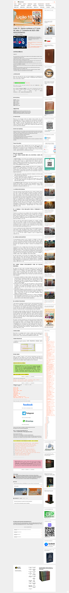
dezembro (47, 336)
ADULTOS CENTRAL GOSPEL (17, 390)
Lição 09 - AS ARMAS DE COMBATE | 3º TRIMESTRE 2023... (50, 352)
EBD (24, 26)
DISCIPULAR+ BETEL (48, 5)
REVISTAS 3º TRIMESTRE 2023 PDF (19, 396)
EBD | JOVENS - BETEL (34, 572)
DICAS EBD (48, 7)
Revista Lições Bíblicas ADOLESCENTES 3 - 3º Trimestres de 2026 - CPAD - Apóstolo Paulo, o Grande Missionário (49, 192)
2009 (46, 436)
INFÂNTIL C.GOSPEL (29, 7)
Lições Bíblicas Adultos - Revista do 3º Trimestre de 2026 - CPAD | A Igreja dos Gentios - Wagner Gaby (49, 244)
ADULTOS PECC (23, 5)
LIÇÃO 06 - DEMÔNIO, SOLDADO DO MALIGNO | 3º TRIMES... (50, 410)
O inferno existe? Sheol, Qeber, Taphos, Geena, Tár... (49, 413)
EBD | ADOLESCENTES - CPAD (34, 574)
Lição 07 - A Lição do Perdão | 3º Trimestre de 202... (49, 387)
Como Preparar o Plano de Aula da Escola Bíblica (24, 446)
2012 (46, 433)
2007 (46, 438)
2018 (46, 427)
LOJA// (53, 7)
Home (14, 26)
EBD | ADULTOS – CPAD (30, 567)
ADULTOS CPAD (15, 387)
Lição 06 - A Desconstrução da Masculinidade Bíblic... (49, 412)
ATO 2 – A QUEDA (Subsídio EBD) (50, 365)
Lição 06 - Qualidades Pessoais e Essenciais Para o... (50, 401)
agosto (47, 340)
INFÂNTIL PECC (36, 7)
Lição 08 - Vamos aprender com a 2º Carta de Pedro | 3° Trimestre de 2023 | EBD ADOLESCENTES (35, 493)
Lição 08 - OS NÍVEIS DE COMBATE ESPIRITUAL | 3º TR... (50, 373)
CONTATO (34, 585)
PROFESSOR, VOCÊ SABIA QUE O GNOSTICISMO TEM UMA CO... (50, 366)
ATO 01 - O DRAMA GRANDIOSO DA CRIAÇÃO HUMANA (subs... (50, 367)
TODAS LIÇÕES (42, 7)
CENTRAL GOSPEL (16, 5)
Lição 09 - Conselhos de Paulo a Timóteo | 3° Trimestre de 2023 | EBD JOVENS (20, 493)
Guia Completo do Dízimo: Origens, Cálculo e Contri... (50, 344)
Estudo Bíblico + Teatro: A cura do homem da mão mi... (50, 345)
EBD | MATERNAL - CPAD (34, 581)
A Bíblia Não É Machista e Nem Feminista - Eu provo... (49, 382)
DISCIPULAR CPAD (41, 5)
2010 (46, 435)
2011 (46, 434)
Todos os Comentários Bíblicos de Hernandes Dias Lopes (49, 296)
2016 (46, 429)
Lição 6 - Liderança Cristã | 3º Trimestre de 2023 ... (49, 408)
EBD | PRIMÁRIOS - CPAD (34, 578)
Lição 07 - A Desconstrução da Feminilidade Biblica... (49, 391)
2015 (46, 430)
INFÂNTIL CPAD (16, 7)
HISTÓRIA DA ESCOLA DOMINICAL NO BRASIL (23, 453)
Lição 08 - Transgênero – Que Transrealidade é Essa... (49, 375)
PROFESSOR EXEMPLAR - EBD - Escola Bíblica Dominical (25, 450)
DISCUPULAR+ (15, 394)
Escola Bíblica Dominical (19, 26)
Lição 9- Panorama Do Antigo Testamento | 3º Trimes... (49, 354)
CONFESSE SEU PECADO (34, 587)
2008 (46, 437)
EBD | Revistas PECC (30, 569)
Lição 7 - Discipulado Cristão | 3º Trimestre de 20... (49, 384)
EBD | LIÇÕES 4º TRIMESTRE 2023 (34, 583)
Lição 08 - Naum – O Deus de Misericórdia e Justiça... (49, 377)
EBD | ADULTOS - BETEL (34, 567)
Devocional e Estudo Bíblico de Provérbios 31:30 (49, 398)
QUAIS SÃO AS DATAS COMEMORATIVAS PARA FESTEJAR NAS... (50, 400)
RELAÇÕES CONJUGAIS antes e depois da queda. (50, 395)
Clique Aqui (47, 199)
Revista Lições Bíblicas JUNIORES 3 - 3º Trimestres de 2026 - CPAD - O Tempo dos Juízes (49, 283)
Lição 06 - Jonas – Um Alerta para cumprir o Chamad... (50, 409)
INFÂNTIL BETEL (22, 7)
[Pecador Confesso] (21, 2)
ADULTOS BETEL (16, 388)
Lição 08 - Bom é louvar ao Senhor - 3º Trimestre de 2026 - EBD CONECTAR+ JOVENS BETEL (49, 218)
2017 (46, 428)
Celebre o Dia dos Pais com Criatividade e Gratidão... (49, 394)
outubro (47, 338)
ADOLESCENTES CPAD (16, 393)
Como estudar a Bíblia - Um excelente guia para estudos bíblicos (27, 452)
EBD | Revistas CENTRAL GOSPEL (34, 570)
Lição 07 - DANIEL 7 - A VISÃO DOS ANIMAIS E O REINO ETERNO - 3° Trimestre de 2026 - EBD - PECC (49, 269)
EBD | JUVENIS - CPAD (30, 573)
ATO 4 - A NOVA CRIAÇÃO (49, 349)
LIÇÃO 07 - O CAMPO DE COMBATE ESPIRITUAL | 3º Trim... (50, 392)
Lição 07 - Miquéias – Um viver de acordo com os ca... (50, 390)
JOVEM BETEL (35, 5)
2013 (46, 432)
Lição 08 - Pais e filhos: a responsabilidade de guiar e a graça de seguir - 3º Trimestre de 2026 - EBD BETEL (49, 256)
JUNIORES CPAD (16, 395)
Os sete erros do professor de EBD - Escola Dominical (25, 451)
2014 (46, 431)
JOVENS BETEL (15, 392)
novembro (47, 337)
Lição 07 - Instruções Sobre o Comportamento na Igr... (49, 386)
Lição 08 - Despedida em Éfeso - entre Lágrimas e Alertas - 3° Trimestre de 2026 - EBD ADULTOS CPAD (49, 179)
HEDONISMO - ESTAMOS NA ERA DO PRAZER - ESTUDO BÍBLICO (50, 364)
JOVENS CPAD (29, 5)
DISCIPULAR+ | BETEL (30, 583)
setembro (47, 339)
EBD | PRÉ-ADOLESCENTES (30, 577)
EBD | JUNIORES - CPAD (34, 576)
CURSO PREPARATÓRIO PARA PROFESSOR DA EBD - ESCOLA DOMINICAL (26, 443)
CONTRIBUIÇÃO (30, 589)
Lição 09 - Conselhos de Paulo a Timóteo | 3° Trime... (50, 360)
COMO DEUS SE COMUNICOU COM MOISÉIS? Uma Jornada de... (50, 369)
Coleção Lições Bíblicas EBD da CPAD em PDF (30, 586)
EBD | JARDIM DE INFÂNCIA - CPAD (30, 581)
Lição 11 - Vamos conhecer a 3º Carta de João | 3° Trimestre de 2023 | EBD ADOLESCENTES (35, 47)
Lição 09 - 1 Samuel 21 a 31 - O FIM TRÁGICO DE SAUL (50, 355)
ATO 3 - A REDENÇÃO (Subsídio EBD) (50, 359)
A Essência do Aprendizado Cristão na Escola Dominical (25, 445)
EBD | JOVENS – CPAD (30, 572)
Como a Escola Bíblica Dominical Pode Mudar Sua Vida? (25, 444)
